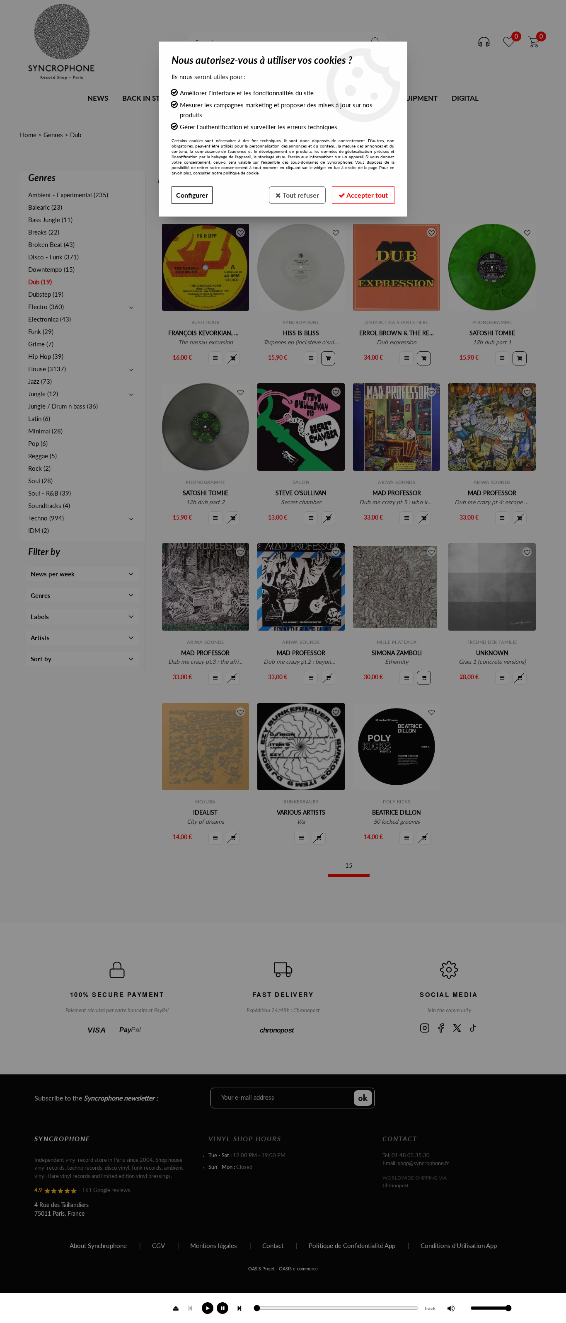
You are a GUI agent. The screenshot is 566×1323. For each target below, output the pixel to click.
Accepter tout (366, 195)
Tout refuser (300, 195)
